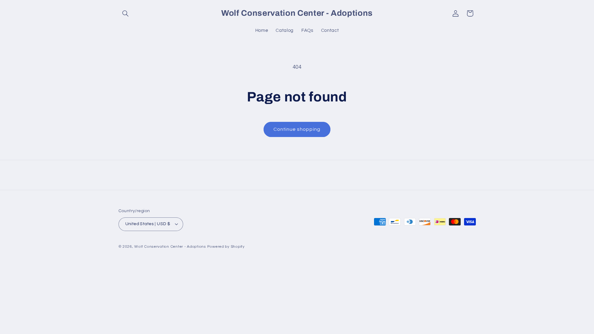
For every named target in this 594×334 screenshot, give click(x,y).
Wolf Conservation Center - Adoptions (170, 246)
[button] (125, 13)
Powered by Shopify (226, 246)
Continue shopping (297, 129)
